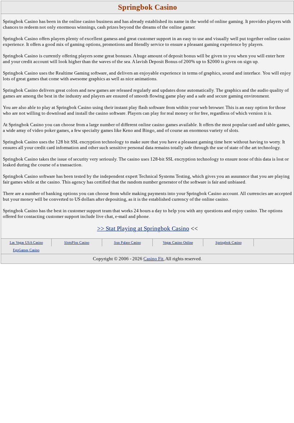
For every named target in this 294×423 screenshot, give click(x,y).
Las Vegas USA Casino (26, 242)
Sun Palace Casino (127, 242)
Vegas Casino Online (178, 242)
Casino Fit (153, 258)
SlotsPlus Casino (76, 242)
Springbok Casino (228, 242)
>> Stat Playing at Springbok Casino (143, 228)
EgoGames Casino (26, 250)
